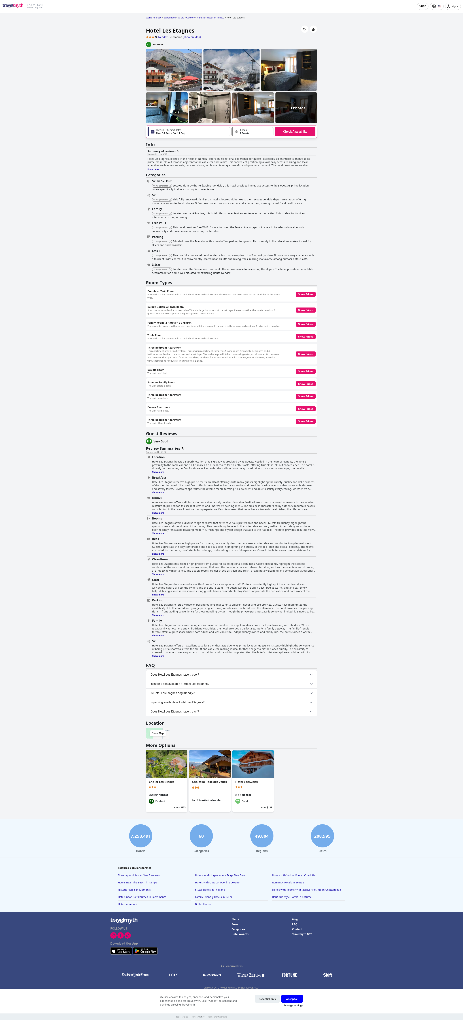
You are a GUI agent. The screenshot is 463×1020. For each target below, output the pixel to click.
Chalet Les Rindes (161, 782)
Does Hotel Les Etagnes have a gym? (174, 711)
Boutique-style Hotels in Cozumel (292, 897)
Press (235, 924)
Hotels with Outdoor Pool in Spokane (217, 882)
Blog (295, 919)
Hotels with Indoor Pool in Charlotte (293, 875)
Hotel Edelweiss (246, 782)
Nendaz (163, 37)
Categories (238, 929)
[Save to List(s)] (304, 29)
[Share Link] (313, 29)
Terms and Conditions (217, 1017)
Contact (297, 929)
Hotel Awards (240, 934)
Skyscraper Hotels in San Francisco (139, 875)
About (235, 919)
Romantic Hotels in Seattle (288, 882)
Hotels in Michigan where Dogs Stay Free (220, 875)
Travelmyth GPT (302, 934)
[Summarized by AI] (166, 154)
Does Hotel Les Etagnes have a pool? (174, 674)
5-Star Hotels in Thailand (210, 889)
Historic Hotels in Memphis (134, 889)
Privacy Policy (198, 1017)
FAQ (294, 924)
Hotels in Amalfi (127, 904)
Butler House (203, 904)
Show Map (158, 733)
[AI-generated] (170, 186)
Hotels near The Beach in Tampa (137, 882)
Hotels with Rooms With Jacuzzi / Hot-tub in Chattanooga (306, 889)
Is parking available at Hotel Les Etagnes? (177, 702)
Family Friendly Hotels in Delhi (213, 897)
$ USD (422, 6)
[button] (252, 131)
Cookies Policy (182, 1017)
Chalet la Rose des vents (209, 782)
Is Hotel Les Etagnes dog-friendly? (172, 693)
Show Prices (305, 294)
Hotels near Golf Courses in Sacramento (142, 897)
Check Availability (295, 131)
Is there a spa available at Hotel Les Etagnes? (179, 683)
